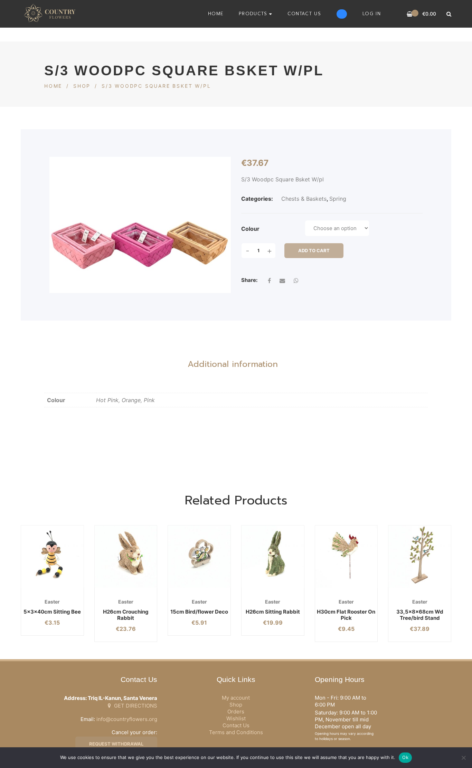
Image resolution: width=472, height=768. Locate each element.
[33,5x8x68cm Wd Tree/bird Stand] (419, 556)
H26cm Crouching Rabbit (126, 614)
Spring (337, 198)
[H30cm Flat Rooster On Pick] (346, 556)
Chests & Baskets (304, 198)
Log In (371, 13)
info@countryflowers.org (126, 719)
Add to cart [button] (41, 587)
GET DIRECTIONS (135, 705)
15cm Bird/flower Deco (199, 611)
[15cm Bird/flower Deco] (199, 556)
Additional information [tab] (233, 364)
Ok (405, 757)
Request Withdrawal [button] (116, 744)
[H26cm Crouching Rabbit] (126, 556)
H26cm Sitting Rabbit (273, 611)
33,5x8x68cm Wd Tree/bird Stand (419, 614)
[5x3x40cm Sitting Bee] (52, 556)
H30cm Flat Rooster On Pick (346, 614)
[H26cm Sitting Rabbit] (273, 556)
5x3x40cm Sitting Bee (52, 611)
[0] (410, 14)
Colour (250, 228)
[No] (463, 757)
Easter (52, 602)
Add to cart (314, 250)
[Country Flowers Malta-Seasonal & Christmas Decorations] (51, 14)
